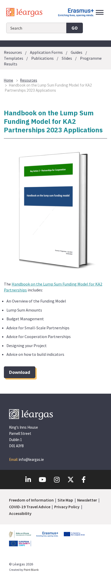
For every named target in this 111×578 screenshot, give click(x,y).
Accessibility (20, 513)
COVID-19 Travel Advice (29, 506)
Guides (76, 52)
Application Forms (46, 52)
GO (75, 28)
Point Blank (31, 570)
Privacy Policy (67, 506)
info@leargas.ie (31, 459)
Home (8, 80)
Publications (42, 58)
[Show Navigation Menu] (99, 12)
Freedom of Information (31, 500)
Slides (67, 58)
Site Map (65, 500)
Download (19, 372)
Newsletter (87, 500)
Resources (13, 52)
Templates (13, 58)
